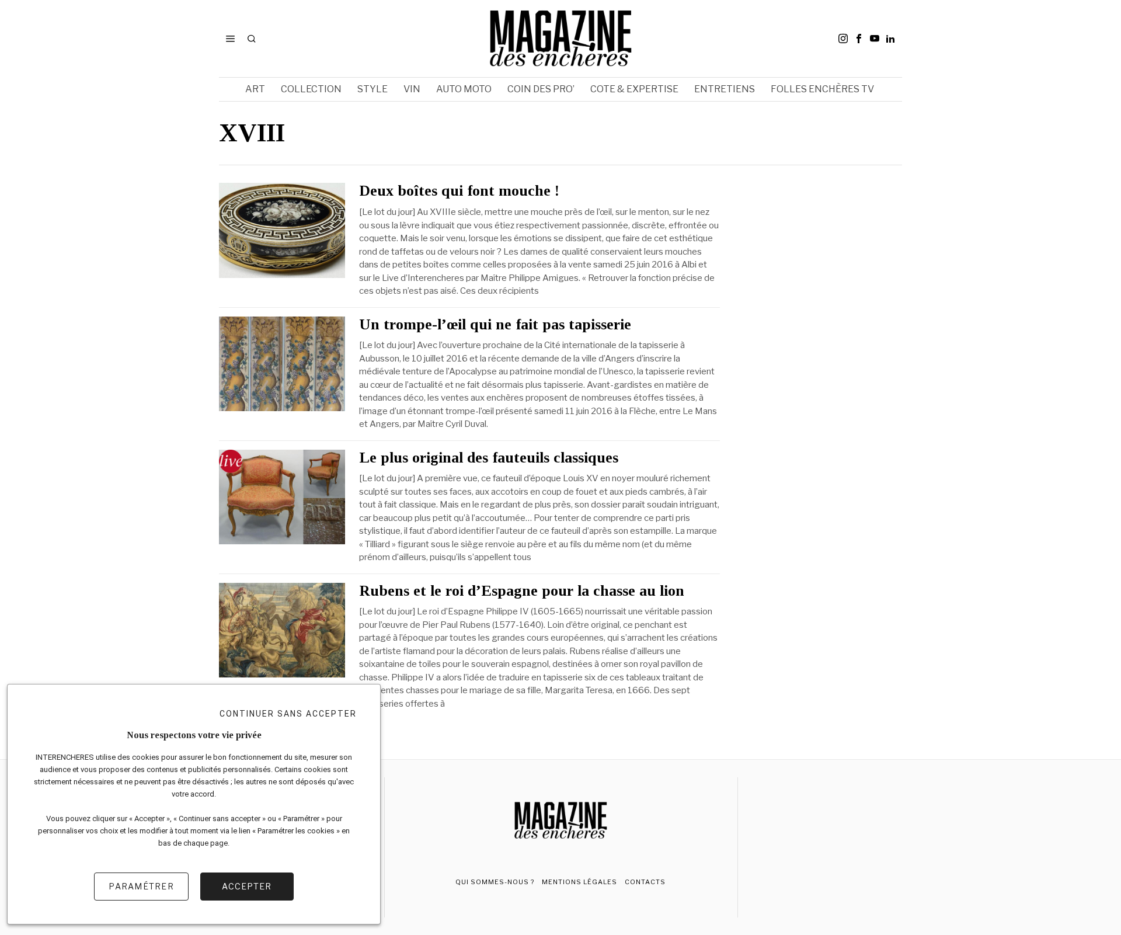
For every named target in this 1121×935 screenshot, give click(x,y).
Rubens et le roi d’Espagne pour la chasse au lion (521, 591)
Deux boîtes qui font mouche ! (459, 191)
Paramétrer (141, 886)
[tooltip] (843, 39)
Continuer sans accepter (288, 713)
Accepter (246, 886)
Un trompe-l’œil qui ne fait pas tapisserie (495, 325)
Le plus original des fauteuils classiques (488, 458)
